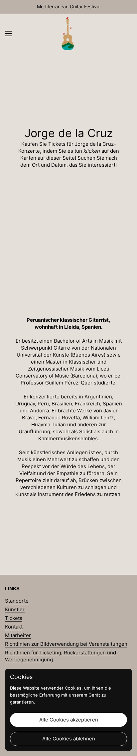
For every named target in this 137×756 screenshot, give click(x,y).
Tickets (13, 618)
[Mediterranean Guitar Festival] (68, 33)
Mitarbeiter (18, 635)
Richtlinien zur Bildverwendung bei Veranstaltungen (66, 644)
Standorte (17, 601)
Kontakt (14, 627)
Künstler (15, 609)
